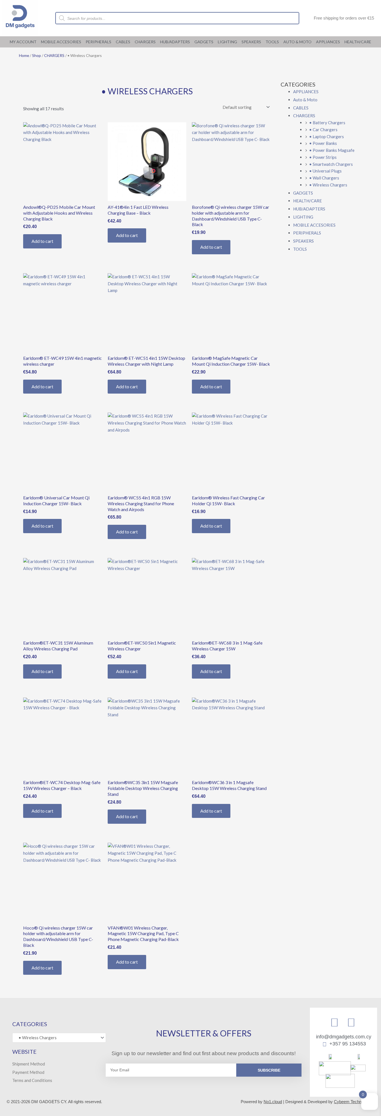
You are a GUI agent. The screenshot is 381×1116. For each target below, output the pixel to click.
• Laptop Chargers (326, 136)
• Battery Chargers (327, 122)
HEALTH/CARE (357, 41)
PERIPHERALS (98, 41)
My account (23, 41)
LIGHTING (227, 41)
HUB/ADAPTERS (175, 41)
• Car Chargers (323, 129)
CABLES (123, 41)
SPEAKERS (251, 41)
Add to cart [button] (42, 241)
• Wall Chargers (324, 177)
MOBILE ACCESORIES (61, 41)
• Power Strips (323, 157)
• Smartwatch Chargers (331, 164)
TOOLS (272, 41)
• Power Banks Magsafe (332, 150)
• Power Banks (323, 143)
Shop (36, 55)
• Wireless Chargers (328, 184)
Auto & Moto (297, 41)
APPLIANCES (328, 41)
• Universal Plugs (325, 170)
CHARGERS (145, 41)
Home (24, 55)
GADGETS (203, 41)
